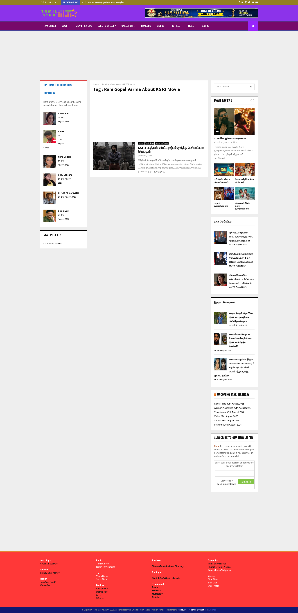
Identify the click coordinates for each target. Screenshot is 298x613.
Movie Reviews (84, 26)
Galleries (127, 26)
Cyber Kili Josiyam (49, 563)
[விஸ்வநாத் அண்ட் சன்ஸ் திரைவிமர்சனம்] (245, 193)
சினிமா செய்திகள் (162, 143)
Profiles (175, 26)
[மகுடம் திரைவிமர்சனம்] (224, 193)
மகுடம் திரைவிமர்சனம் (221, 204)
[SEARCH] (251, 87)
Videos (160, 26)
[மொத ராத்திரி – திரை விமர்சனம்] (245, 169)
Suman (217, 420)
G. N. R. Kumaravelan (68, 193)
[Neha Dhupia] (49, 167)
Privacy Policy (184, 610)
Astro (205, 26)
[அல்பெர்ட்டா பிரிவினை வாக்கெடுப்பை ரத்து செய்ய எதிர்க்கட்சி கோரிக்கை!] (220, 243)
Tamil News (149, 143)
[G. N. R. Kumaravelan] (49, 203)
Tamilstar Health (48, 582)
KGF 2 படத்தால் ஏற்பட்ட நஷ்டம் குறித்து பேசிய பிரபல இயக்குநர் (171, 149)
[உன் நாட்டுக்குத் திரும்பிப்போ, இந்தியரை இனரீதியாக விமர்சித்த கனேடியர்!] (220, 323)
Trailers (146, 26)
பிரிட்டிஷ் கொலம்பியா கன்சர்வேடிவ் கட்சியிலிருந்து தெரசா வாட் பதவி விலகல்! (241, 279)
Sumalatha (63, 113)
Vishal (217, 416)
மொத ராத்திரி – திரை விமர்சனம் (244, 181)
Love (98, 595)
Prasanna (219, 424)
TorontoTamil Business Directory (168, 566)
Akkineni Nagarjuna (223, 408)
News (64, 26)
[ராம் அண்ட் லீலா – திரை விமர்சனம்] (224, 169)
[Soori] (49, 142)
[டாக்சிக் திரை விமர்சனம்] (234, 121)
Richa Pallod (220, 403)
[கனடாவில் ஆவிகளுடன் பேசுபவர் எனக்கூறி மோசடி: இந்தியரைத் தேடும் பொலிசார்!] (220, 344)
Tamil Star (49, 26)
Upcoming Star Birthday (233, 394)
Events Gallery (107, 26)
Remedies (45, 585)
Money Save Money (50, 573)
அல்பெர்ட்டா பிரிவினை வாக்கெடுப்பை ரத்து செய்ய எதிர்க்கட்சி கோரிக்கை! (241, 236)
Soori (61, 131)
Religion (156, 597)
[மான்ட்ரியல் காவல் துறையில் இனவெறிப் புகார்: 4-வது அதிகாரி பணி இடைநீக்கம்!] (220, 264)
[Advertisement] (149, 55)
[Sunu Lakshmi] (49, 185)
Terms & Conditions (199, 610)
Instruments (102, 592)
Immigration (102, 588)
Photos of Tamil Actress (220, 567)
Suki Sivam (63, 211)
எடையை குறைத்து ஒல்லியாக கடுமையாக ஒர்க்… (106, 2)
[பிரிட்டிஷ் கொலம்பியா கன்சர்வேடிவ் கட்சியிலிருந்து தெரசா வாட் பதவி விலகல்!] (220, 285)
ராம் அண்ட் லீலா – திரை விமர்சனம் (222, 181)
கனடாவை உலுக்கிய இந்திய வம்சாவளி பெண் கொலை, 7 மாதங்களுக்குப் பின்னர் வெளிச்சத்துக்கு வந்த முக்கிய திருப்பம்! (234, 367)
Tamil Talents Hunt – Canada (166, 578)
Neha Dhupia (64, 157)
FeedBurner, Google (226, 484)
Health (192, 26)
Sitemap (212, 610)
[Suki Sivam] (49, 221)
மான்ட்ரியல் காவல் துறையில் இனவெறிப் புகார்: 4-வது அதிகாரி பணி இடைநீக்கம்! (241, 258)
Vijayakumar (220, 412)
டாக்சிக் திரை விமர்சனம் (230, 138)
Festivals (156, 590)
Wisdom (100, 598)
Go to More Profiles (52, 243)
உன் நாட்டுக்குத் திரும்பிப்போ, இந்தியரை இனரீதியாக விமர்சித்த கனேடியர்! (241, 317)
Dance (155, 587)
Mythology (157, 594)
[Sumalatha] (49, 124)
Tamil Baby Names (217, 563)
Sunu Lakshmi (65, 175)
